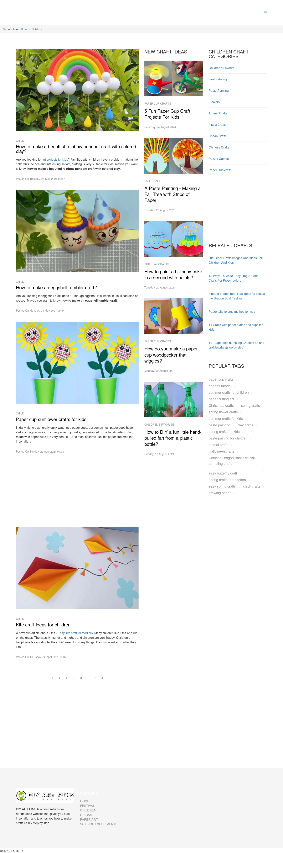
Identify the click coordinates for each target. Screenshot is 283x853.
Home (24, 29)
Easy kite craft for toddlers (75, 633)
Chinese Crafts (219, 147)
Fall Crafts (153, 181)
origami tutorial (220, 385)
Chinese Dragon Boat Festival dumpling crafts (232, 460)
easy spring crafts (222, 486)
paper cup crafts (221, 379)
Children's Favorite (159, 424)
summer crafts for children (229, 392)
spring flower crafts (223, 411)
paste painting (219, 424)
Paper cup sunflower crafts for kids (51, 419)
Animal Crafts (218, 113)
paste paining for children (228, 437)
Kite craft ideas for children (43, 624)
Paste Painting (219, 90)
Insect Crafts (217, 124)
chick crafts (251, 486)
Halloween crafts (221, 451)
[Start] (52, 677)
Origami (86, 815)
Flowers (214, 102)
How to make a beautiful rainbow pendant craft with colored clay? (76, 148)
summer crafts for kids (226, 418)
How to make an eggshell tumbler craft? (56, 287)
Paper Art (89, 819)
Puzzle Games (219, 158)
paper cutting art (221, 398)
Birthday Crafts (156, 264)
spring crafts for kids (224, 431)
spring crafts (250, 405)
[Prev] (59, 677)
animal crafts (218, 444)
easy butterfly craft (223, 472)
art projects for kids (55, 159)
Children (88, 810)
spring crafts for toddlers (227, 479)
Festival (87, 805)
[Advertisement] (77, 490)
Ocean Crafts (218, 136)
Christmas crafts (221, 405)
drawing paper (220, 492)
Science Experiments (98, 824)
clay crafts (245, 424)
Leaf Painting (218, 79)
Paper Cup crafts (157, 103)
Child (20, 141)
